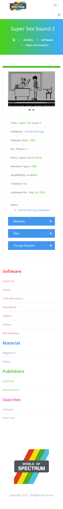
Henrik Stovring (34, 131)
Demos (7, 324)
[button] (59, 14)
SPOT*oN (9, 418)
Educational (9, 307)
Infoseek (8, 409)
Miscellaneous (11, 333)
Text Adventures (13, 298)
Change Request (24, 245)
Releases (19, 221)
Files (16, 233)
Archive (28, 40)
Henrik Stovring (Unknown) (34, 210)
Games (7, 289)
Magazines (9, 352)
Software (47, 40)
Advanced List (11, 389)
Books (6, 361)
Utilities (7, 315)
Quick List (8, 281)
